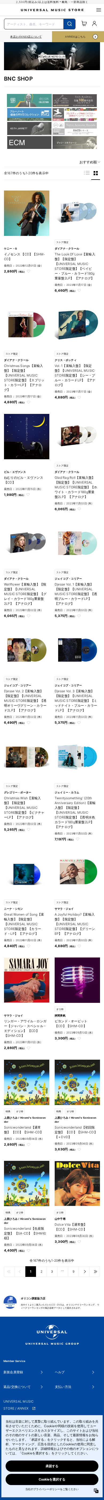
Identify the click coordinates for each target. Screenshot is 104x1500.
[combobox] (39, 23)
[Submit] (69, 24)
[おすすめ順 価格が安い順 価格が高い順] (88, 162)
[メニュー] (98, 10)
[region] (26, 36)
